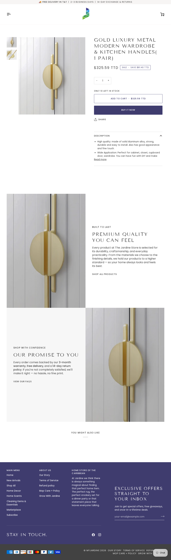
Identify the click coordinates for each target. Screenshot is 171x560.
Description (102, 135)
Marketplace (14, 509)
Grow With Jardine (49, 496)
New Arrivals (13, 480)
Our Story (44, 475)
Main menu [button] (13, 470)
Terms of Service (48, 480)
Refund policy (47, 485)
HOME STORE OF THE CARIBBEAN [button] (84, 472)
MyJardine (93, 550)
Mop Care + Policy (49, 490)
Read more (100, 159)
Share (102, 119)
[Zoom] (52, 76)
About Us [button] (45, 470)
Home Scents (14, 496)
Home (10, 475)
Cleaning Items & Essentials (16, 503)
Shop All (11, 485)
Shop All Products (104, 274)
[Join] (161, 516)
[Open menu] (12, 14)
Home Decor (14, 490)
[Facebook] (93, 534)
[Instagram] (99, 534)
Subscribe (12, 515)
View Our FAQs (22, 381)
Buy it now (128, 109)
